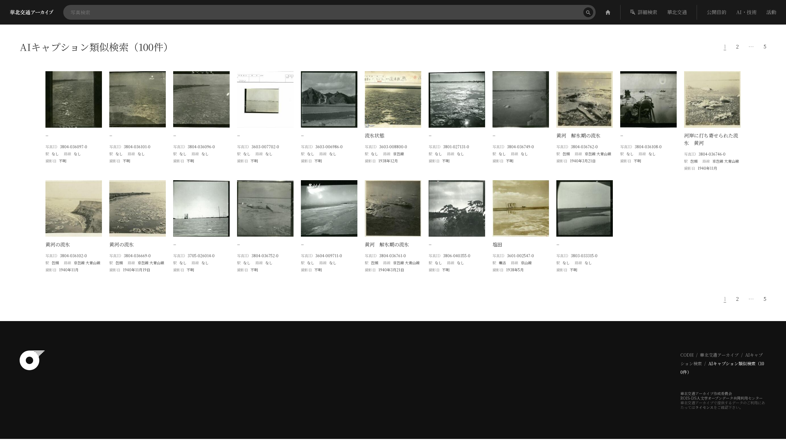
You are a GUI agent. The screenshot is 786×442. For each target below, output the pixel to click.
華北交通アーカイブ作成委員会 (706, 393)
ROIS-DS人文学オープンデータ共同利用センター (721, 398)
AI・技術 (746, 12)
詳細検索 (647, 12)
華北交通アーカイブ (719, 355)
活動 (771, 12)
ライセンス (704, 407)
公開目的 (716, 12)
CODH (687, 355)
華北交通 (677, 12)
